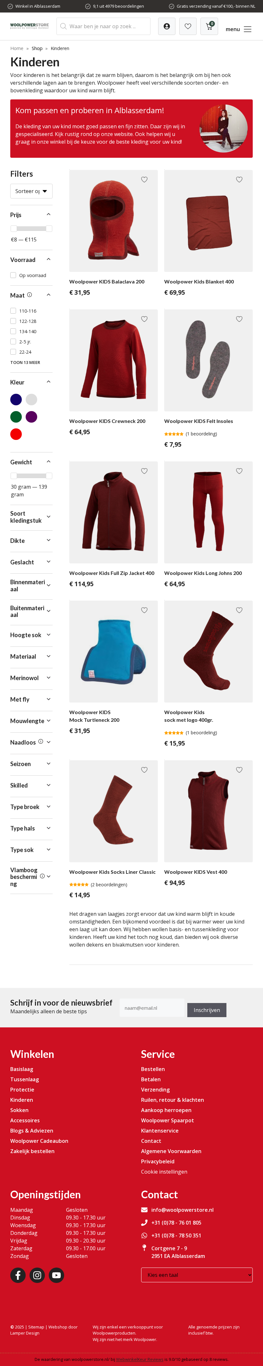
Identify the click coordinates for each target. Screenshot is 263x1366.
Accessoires (25, 1120)
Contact (151, 1140)
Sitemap (36, 1327)
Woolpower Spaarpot (167, 1120)
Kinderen (21, 1099)
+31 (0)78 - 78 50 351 (176, 1235)
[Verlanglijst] (166, 26)
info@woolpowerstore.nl (182, 1209)
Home (16, 48)
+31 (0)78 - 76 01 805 (176, 1222)
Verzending (155, 1089)
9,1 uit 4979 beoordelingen (118, 6)
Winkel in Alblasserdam (37, 6)
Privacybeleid (157, 1161)
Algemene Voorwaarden (171, 1151)
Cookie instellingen (164, 1171)
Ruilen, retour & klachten (172, 1099)
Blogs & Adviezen (31, 1130)
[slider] (14, 228)
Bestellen (153, 1069)
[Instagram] (37, 1275)
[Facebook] (18, 1275)
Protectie (22, 1089)
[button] (31, 215)
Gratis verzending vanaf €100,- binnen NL (216, 6)
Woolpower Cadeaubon (39, 1140)
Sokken (19, 1110)
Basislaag (21, 1069)
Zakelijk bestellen (32, 1151)
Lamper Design (24, 1333)
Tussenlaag (24, 1079)
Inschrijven (207, 1010)
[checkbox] (31, 275)
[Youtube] (56, 1275)
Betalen (151, 1079)
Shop (37, 48)
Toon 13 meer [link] (25, 362)
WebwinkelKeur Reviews (140, 1359)
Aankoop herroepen (166, 1110)
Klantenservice (160, 1130)
